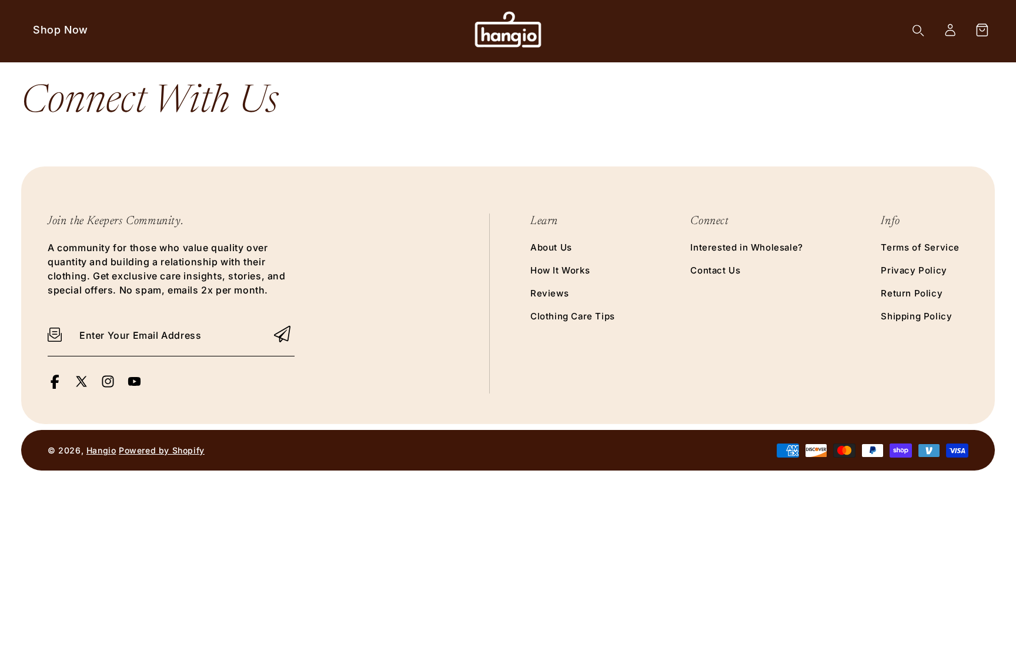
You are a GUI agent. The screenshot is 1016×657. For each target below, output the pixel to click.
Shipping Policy (916, 316)
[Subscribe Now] (282, 335)
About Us (551, 247)
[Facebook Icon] (55, 385)
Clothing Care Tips (572, 316)
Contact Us (715, 270)
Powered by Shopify (162, 450)
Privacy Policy (914, 270)
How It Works (560, 270)
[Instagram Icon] (108, 385)
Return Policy (912, 293)
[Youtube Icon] (134, 385)
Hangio (101, 450)
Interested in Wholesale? (746, 247)
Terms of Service (920, 247)
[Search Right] (918, 30)
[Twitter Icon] (81, 385)
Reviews (549, 293)
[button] (982, 30)
